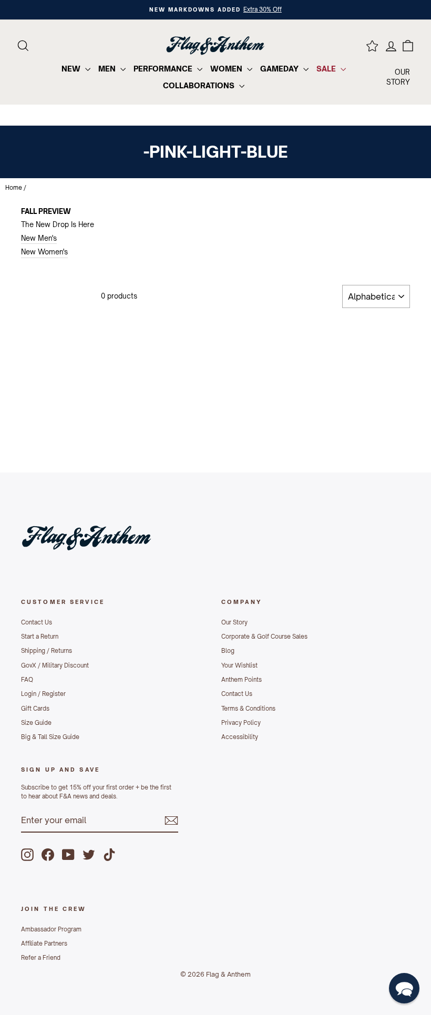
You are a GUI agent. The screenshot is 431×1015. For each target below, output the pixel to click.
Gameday (280, 68)
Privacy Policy (241, 722)
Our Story (234, 622)
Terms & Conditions (248, 708)
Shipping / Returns (46, 650)
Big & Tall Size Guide (50, 737)
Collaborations (200, 85)
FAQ (27, 679)
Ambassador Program (51, 929)
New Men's (39, 238)
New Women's (44, 252)
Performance (164, 68)
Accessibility (239, 737)
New (72, 68)
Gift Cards (35, 708)
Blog (227, 650)
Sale (327, 68)
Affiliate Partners (44, 943)
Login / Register (43, 694)
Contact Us (36, 622)
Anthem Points (241, 679)
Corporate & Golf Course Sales (264, 636)
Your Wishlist (239, 665)
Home (13, 187)
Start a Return (39, 636)
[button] (404, 988)
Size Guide (36, 722)
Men (108, 68)
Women (227, 68)
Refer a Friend (40, 957)
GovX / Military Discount (55, 665)
